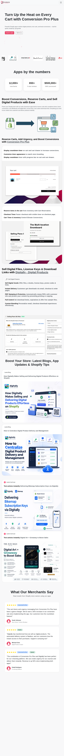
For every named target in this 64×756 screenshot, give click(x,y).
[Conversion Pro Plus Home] (5, 2)
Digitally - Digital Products (31, 272)
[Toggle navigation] (61, 2)
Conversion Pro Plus (18, 142)
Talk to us (19, 32)
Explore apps (9, 32)
